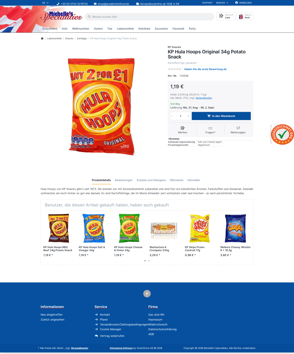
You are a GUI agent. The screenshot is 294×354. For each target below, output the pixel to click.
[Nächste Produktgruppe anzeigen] (249, 238)
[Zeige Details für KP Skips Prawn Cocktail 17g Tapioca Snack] (200, 228)
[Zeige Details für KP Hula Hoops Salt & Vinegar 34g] (94, 228)
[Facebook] (147, 293)
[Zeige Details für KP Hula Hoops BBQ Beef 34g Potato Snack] (58, 228)
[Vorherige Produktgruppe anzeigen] (44, 238)
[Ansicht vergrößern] (102, 106)
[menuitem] (50, 28)
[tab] (101, 180)
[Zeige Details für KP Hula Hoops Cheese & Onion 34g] (129, 228)
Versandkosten (203, 97)
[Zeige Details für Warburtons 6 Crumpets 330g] (165, 228)
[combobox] (149, 16)
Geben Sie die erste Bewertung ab (205, 69)
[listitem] (102, 106)
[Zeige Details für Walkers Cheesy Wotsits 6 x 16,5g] (235, 228)
